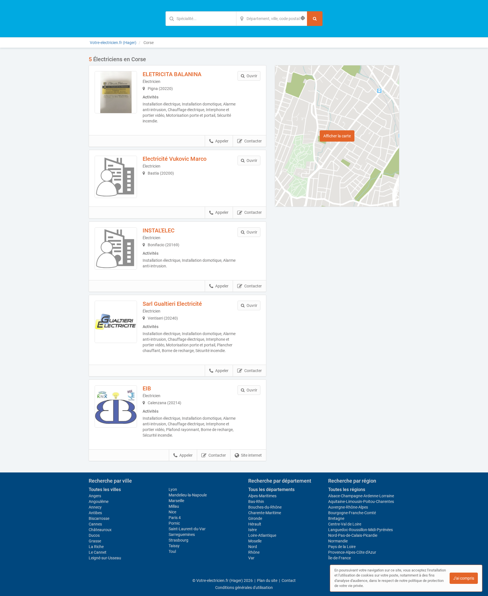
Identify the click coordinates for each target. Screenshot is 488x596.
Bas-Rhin (256, 501)
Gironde (255, 518)
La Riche (96, 546)
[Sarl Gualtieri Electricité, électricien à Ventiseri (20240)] (116, 322)
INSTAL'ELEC (159, 230)
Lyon (173, 489)
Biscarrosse (99, 518)
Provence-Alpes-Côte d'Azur (352, 552)
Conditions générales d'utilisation (244, 587)
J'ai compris (463, 578)
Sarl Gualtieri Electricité (172, 303)
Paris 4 (175, 517)
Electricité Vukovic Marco (174, 158)
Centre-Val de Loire (344, 524)
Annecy (95, 507)
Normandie (338, 541)
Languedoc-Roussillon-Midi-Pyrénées (360, 529)
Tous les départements (271, 489)
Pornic (174, 523)
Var (251, 558)
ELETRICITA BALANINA (172, 74)
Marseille (176, 500)
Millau (174, 506)
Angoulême (98, 501)
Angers (95, 496)
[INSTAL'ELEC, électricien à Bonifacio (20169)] (116, 248)
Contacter (253, 141)
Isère (252, 529)
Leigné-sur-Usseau (105, 558)
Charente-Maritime (264, 513)
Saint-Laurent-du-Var (187, 529)
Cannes (95, 524)
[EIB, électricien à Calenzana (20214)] (116, 406)
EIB (147, 388)
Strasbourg (178, 540)
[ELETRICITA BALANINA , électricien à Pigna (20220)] (116, 92)
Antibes (95, 513)
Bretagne (336, 518)
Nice (172, 512)
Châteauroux (100, 529)
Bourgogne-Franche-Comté (352, 513)
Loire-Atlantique (262, 535)
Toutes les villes (105, 489)
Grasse (95, 541)
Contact (289, 580)
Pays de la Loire (342, 546)
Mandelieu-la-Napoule (188, 495)
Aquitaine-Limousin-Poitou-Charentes (361, 501)
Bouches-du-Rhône (265, 507)
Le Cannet (97, 552)
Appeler (221, 141)
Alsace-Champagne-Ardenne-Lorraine (361, 496)
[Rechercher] (315, 18)
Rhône (254, 552)
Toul (172, 551)
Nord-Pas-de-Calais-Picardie (352, 535)
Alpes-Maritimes (262, 496)
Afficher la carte (337, 136)
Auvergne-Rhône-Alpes (348, 507)
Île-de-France (339, 558)
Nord (252, 546)
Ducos (94, 535)
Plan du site (267, 580)
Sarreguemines (182, 534)
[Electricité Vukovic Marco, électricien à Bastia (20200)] (116, 177)
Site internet (251, 455)
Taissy (174, 546)
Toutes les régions (346, 489)
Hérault (254, 524)
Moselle (255, 541)
